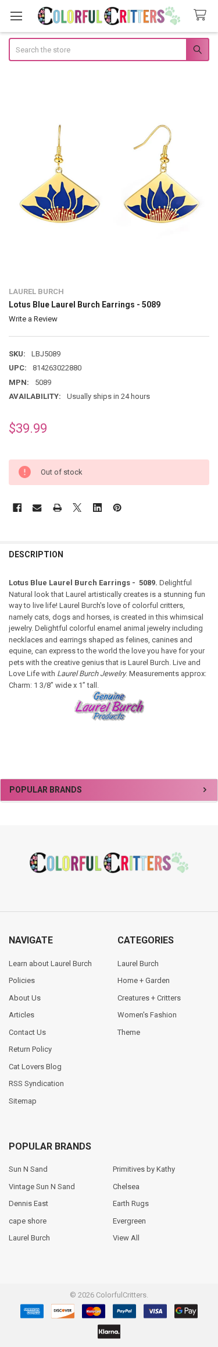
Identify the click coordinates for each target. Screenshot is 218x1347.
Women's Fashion (147, 1014)
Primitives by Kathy (144, 1169)
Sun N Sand (28, 1169)
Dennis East (28, 1203)
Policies (22, 980)
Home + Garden (143, 980)
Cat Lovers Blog (35, 1066)
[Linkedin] (97, 507)
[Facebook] (17, 507)
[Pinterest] (117, 507)
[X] (77, 507)
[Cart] (202, 15)
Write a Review (33, 318)
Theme (128, 1032)
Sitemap (23, 1101)
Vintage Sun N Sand (42, 1186)
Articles (21, 1014)
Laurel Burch (138, 963)
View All (126, 1237)
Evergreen (129, 1221)
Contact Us (27, 1032)
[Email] (36, 507)
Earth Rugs (131, 1203)
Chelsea (126, 1186)
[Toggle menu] (16, 16)
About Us (25, 998)
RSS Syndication (36, 1083)
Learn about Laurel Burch (50, 963)
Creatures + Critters (149, 998)
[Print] (57, 507)
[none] (109, 175)
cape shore (28, 1221)
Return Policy (30, 1049)
